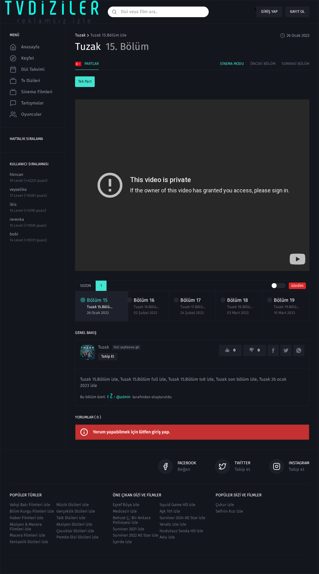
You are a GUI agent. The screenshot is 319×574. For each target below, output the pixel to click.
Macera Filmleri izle (27, 535)
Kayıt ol (297, 11)
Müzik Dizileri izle (72, 504)
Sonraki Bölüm (295, 63)
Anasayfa (30, 47)
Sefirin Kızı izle (229, 511)
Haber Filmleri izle (26, 517)
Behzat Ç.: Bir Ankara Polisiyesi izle (131, 520)
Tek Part (85, 81)
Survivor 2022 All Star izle (135, 535)
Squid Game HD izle (177, 504)
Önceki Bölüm (262, 63)
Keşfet (27, 58)
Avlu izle (167, 537)
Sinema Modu (232, 63)
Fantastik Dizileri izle (29, 541)
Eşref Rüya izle (126, 504)
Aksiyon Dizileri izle (74, 524)
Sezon (85, 285)
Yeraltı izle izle (173, 524)
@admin (123, 397)
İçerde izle (122, 541)
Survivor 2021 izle (128, 529)
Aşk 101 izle (170, 511)
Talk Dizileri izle (70, 517)
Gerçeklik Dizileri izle (75, 511)
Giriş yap (269, 11)
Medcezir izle (125, 511)
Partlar (91, 63)
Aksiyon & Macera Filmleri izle (26, 526)
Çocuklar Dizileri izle (75, 530)
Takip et (107, 356)
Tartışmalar (32, 103)
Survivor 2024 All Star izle (182, 517)
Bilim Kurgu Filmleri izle (32, 511)
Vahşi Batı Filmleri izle (30, 504)
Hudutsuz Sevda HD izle (181, 530)
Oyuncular (31, 114)
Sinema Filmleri (36, 91)
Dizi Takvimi (33, 69)
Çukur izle (225, 504)
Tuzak (80, 35)
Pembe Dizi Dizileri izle (77, 537)
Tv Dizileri (30, 80)
